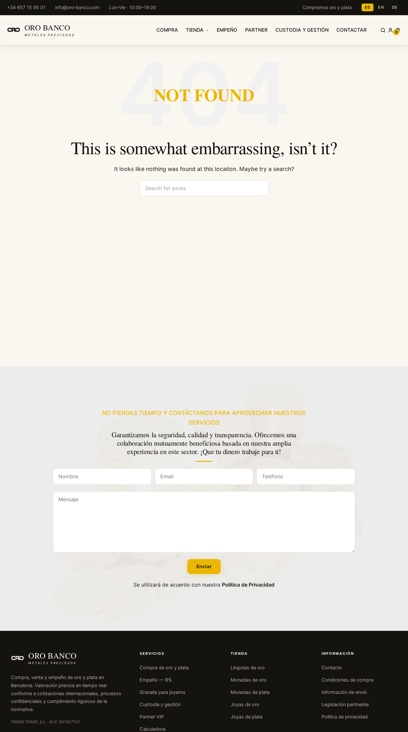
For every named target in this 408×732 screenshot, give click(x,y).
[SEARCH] (261, 188)
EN (381, 7)
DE (395, 7)
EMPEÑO (227, 30)
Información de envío (344, 692)
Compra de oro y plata (164, 668)
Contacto (332, 668)
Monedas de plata (250, 692)
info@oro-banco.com (77, 7)
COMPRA (167, 30)
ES (368, 7)
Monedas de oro (248, 680)
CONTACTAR (351, 30)
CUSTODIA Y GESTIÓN (302, 30)
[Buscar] (383, 30)
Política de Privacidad (248, 584)
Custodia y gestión (160, 704)
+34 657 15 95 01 (26, 7)
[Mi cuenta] (390, 30)
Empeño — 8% (156, 680)
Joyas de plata (247, 717)
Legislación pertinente (345, 704)
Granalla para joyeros (162, 692)
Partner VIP (152, 717)
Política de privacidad (345, 717)
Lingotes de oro (248, 668)
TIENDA (195, 30)
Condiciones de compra (347, 680)
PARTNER (256, 30)
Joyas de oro (245, 704)
